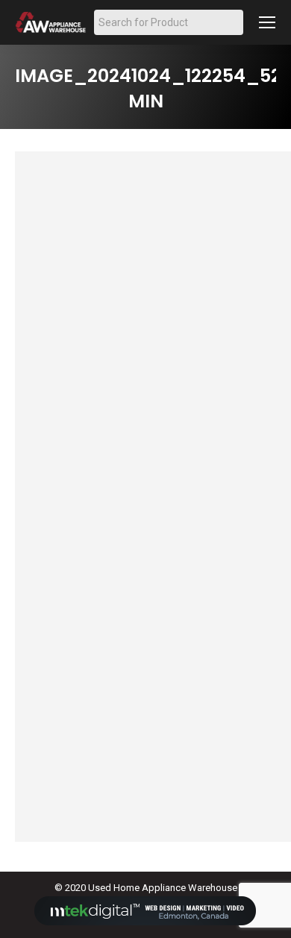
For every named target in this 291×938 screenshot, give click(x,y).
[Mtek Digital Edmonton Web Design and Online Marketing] (145, 922)
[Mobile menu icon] (267, 22)
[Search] (233, 22)
